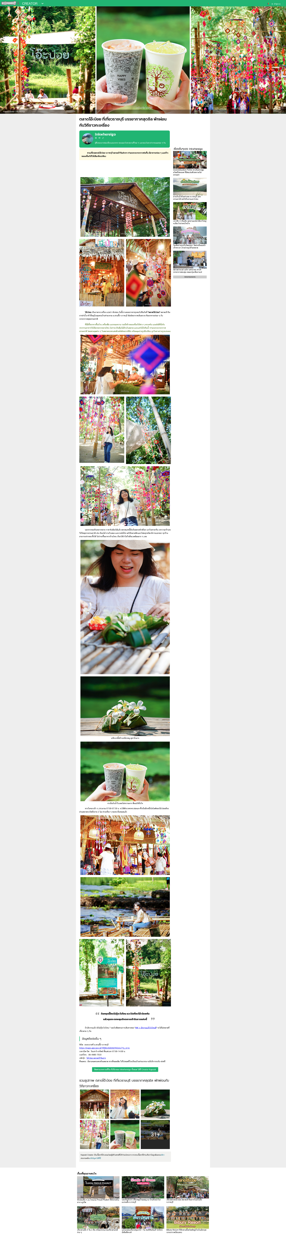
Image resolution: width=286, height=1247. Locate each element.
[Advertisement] (125, 169)
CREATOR (29, 3)
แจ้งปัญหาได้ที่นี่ (95, 1158)
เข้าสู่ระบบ (277, 4)
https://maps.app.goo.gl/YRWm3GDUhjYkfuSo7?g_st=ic (104, 1048)
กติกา (162, 1155)
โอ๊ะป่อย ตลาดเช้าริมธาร (96, 1058)
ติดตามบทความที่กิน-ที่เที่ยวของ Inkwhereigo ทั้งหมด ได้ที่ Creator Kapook (125, 1069)
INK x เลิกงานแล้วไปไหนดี (145, 1028)
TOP (280, 1243)
